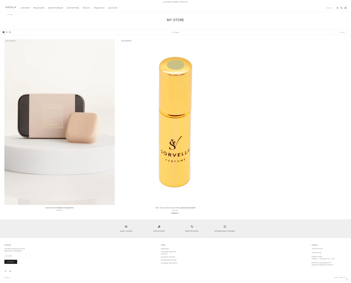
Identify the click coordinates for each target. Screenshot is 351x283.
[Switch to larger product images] (3, 32)
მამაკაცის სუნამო (38, 8)
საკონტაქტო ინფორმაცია (169, 263)
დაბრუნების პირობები (168, 257)
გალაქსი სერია (113, 8)
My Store (10, 14)
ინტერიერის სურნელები (55, 8)
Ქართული (329, 8)
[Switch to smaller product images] (6, 32)
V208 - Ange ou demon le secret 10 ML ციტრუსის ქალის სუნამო (175, 208)
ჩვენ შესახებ (165, 249)
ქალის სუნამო (25, 8)
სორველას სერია (99, 8)
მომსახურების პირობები (169, 260)
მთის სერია (86, 8)
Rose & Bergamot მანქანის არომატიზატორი (60, 208)
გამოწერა (11, 261)
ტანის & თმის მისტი (73, 8)
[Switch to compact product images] (10, 32)
